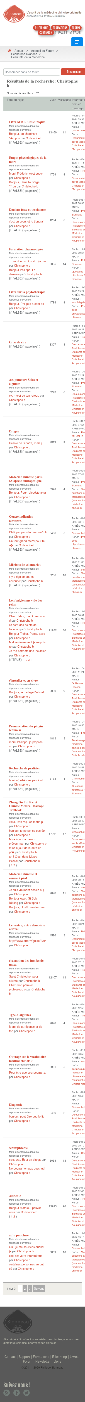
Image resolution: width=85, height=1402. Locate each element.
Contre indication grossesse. (21, 518)
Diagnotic (15, 1104)
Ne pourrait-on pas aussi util (27, 1168)
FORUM (76, 28)
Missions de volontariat (25, 564)
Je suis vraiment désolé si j (26, 890)
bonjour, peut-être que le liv (26, 1116)
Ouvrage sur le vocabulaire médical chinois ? (27, 1058)
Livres (74, 1356)
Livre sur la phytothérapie (27, 291)
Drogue (14, 431)
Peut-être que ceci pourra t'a (27, 1072)
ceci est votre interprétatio (25, 1255)
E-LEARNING (41, 28)
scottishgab (78, 302)
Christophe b (34, 138)
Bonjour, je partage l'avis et (26, 692)
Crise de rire (17, 342)
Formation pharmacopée (26, 249)
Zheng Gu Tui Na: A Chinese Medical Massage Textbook (26, 806)
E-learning (59, 1356)
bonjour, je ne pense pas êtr (27, 830)
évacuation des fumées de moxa (26, 962)
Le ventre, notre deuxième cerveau (27, 927)
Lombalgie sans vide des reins (25, 602)
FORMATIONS (60, 28)
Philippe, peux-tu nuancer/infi (27, 532)
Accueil (19, 50)
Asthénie (15, 1195)
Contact (10, 1356)
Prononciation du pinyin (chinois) (26, 728)
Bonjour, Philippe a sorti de (26, 303)
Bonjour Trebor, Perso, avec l (27, 633)
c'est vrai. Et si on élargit (25, 1159)
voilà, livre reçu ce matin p (26, 821)
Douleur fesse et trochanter (27, 209)
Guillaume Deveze (77, 685)
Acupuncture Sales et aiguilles (23, 381)
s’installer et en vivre (23, 680)
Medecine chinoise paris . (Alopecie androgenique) (26, 478)
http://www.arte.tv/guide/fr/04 (27, 940)
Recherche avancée (24, 54)
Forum (27, 1361)
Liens (57, 1361)
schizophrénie (18, 1147)
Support (24, 1356)
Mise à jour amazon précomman (21, 841)
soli (83, 569)
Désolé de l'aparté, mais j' (25, 443)
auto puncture (19, 1235)
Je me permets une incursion (27, 651)
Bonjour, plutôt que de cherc (27, 907)
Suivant (39, 1288)
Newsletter (43, 1361)
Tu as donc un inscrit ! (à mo (27, 261)
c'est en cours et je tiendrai (26, 221)
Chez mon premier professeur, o (21, 987)
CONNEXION (45, 32)
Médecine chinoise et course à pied (23, 876)
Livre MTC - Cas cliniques (27, 121)
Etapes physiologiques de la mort (27, 159)
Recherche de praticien (24, 768)
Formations (41, 1356)
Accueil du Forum (42, 50)
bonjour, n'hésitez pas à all (26, 780)
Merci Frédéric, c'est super (26, 173)
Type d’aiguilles (20, 1014)
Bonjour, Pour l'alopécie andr (27, 492)
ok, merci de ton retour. (24, 395)
